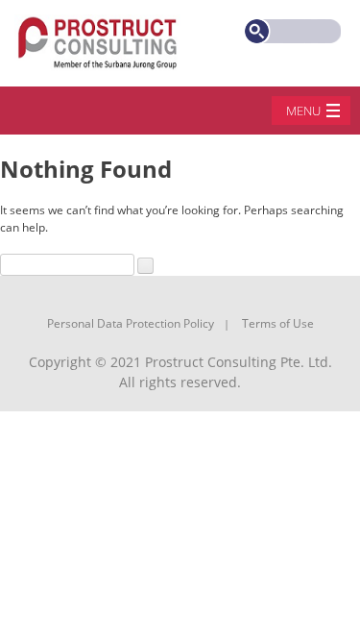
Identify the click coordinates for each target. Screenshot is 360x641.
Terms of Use (278, 323)
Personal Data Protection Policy (130, 323)
